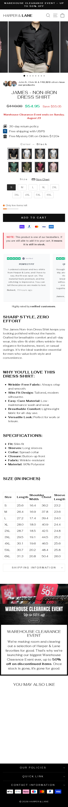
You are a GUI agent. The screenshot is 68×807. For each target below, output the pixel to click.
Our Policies (33, 767)
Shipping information (34, 567)
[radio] (13, 154)
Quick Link (33, 776)
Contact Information (33, 785)
